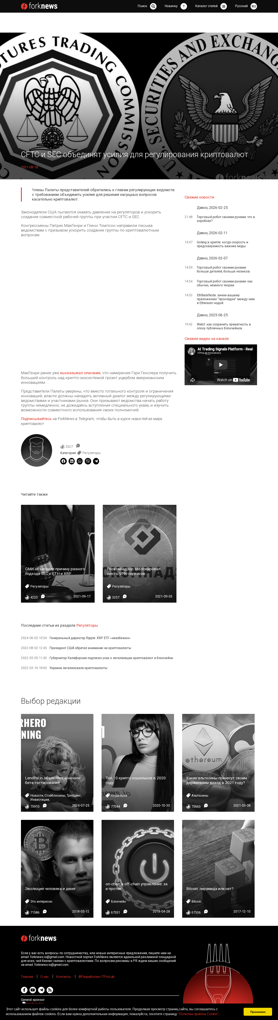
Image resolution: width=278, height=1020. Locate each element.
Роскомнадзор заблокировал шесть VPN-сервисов (133, 571)
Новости (36, 795)
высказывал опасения (80, 373)
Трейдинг (74, 795)
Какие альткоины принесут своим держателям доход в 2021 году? (216, 780)
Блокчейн (118, 901)
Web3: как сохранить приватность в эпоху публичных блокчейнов (224, 326)
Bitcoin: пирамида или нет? (209, 888)
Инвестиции (39, 800)
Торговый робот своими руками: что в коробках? (226, 219)
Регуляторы (91, 453)
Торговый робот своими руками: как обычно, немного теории (225, 283)
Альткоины (200, 795)
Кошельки (119, 795)
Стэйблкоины (55, 795)
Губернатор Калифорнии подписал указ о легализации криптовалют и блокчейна (111, 658)
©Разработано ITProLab (97, 977)
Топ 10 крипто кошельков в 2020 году (136, 780)
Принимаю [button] (258, 1011)
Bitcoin (196, 901)
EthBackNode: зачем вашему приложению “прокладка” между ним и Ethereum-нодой (226, 299)
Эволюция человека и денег (50, 888)
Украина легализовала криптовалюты (78, 668)
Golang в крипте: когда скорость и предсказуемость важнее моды (222, 244)
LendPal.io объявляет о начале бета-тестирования (52, 780)
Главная (27, 977)
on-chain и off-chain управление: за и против (136, 886)
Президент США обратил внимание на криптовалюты (90, 648)
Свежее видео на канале (207, 338)
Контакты (63, 977)
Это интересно (41, 901)
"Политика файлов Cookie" (198, 1014)
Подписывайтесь (36, 418)
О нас (44, 977)
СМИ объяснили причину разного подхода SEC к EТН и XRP (55, 571)
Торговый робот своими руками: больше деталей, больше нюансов (223, 269)
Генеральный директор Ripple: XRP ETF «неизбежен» (89, 638)
